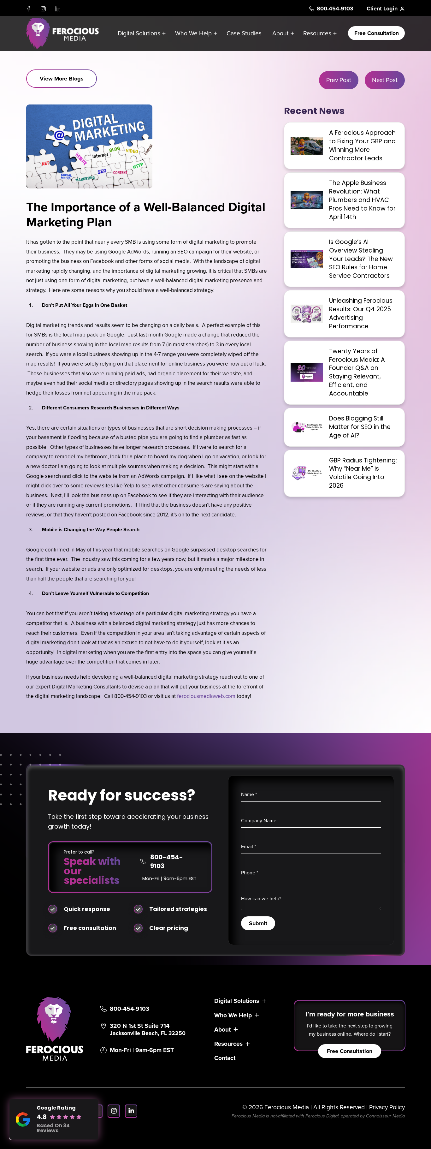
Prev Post (338, 80)
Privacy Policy (387, 1107)
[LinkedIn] (57, 8)
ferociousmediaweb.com (207, 696)
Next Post (385, 80)
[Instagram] (43, 8)
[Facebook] (28, 8)
